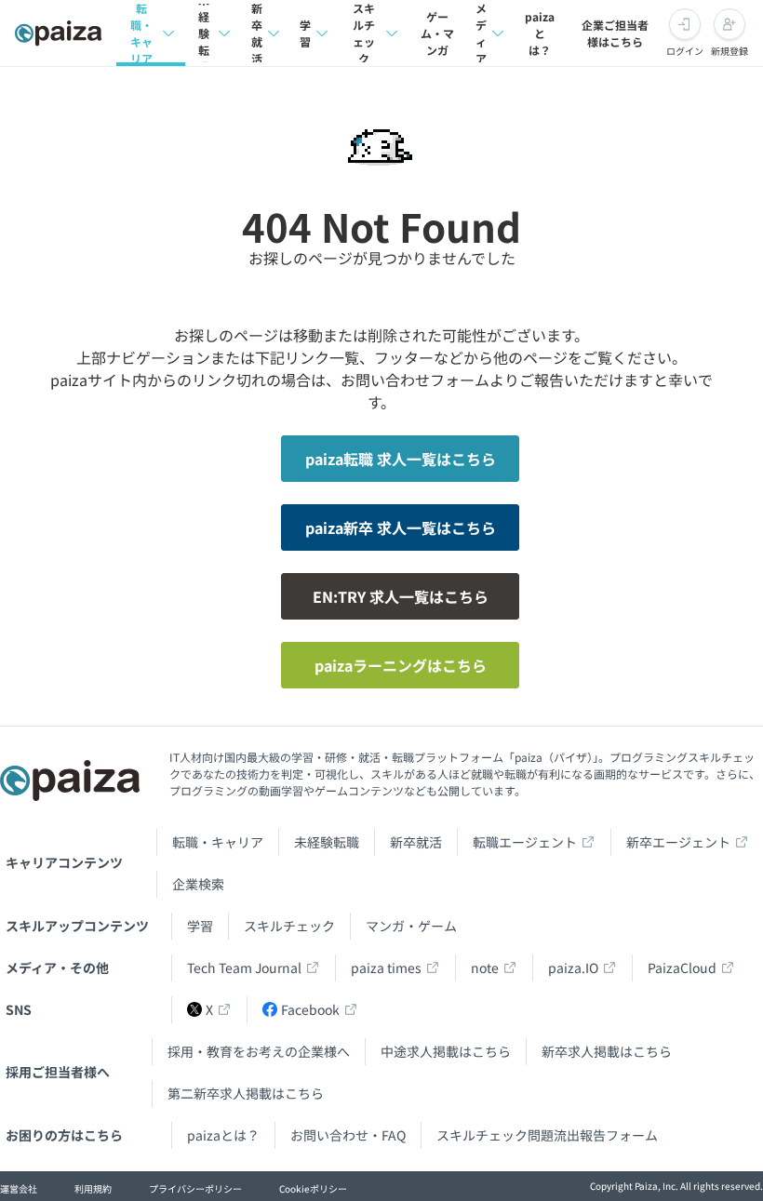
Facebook (310, 1009)
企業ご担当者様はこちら (615, 33)
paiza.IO (573, 967)
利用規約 (93, 1188)
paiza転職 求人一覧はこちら (400, 458)
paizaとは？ (540, 33)
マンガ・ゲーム (411, 925)
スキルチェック (364, 33)
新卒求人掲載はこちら (607, 1051)
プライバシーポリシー (195, 1188)
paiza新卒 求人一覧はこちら (400, 527)
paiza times (386, 967)
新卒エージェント (678, 842)
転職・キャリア (141, 33)
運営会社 (18, 1188)
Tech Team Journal (244, 967)
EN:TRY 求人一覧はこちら (401, 596)
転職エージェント (525, 842)
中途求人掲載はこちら (446, 1051)
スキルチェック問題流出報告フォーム (547, 1135)
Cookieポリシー (313, 1188)
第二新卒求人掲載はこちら (245, 1093)
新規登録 (729, 51)
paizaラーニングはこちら (401, 665)
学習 (305, 33)
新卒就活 (256, 33)
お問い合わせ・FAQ (348, 1135)
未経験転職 (203, 33)
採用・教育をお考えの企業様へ (258, 1051)
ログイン (684, 51)
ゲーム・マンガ (437, 33)
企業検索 (198, 883)
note (485, 967)
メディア (481, 33)
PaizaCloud (682, 967)
